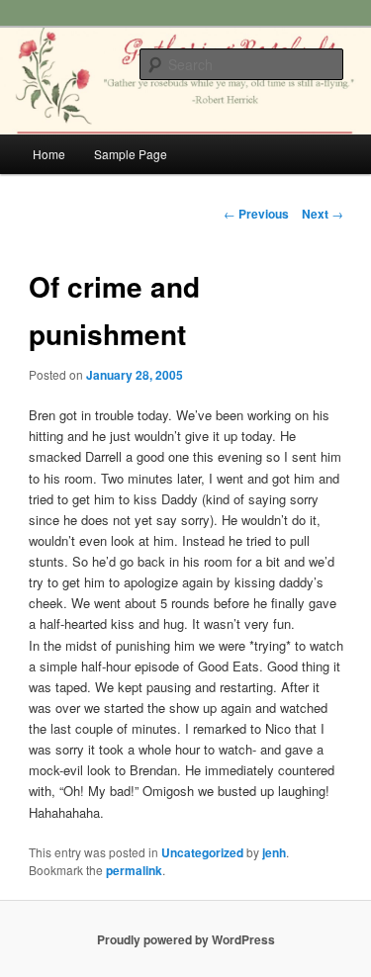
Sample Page (130, 153)
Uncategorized (202, 852)
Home (49, 153)
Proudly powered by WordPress (186, 939)
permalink (134, 870)
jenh (274, 852)
